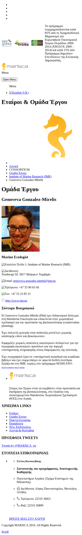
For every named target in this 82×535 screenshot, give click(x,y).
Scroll (5, 531)
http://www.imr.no (16, 300)
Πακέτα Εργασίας (20, 420)
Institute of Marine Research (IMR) (30, 176)
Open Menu (9, 79)
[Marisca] (15, 69)
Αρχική (13, 166)
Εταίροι (13, 413)
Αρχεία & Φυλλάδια (21, 430)
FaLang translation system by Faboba (13, 367)
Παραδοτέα (16, 423)
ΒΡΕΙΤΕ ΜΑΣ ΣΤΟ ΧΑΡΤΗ (27, 518)
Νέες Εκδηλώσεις (20, 427)
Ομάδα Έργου (18, 173)
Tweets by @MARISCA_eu (19, 445)
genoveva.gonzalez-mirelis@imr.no (34, 280)
